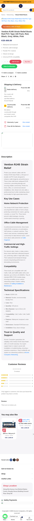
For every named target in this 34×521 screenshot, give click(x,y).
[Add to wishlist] (13, 421)
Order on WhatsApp (9, 66)
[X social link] (8, 76)
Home (3, 14)
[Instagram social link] (17, 460)
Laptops (7, 435)
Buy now (27, 61)
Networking (10, 14)
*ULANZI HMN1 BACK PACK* (25, 424)
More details (26, 122)
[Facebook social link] (6, 76)
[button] (9, 66)
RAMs (11, 435)
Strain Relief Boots (21, 14)
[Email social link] (11, 76)
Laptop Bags (27, 425)
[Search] (31, 10)
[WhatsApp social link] (13, 76)
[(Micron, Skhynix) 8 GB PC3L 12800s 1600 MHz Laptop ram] (9, 425)
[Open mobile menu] (3, 6)
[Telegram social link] (15, 76)
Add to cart (15, 61)
